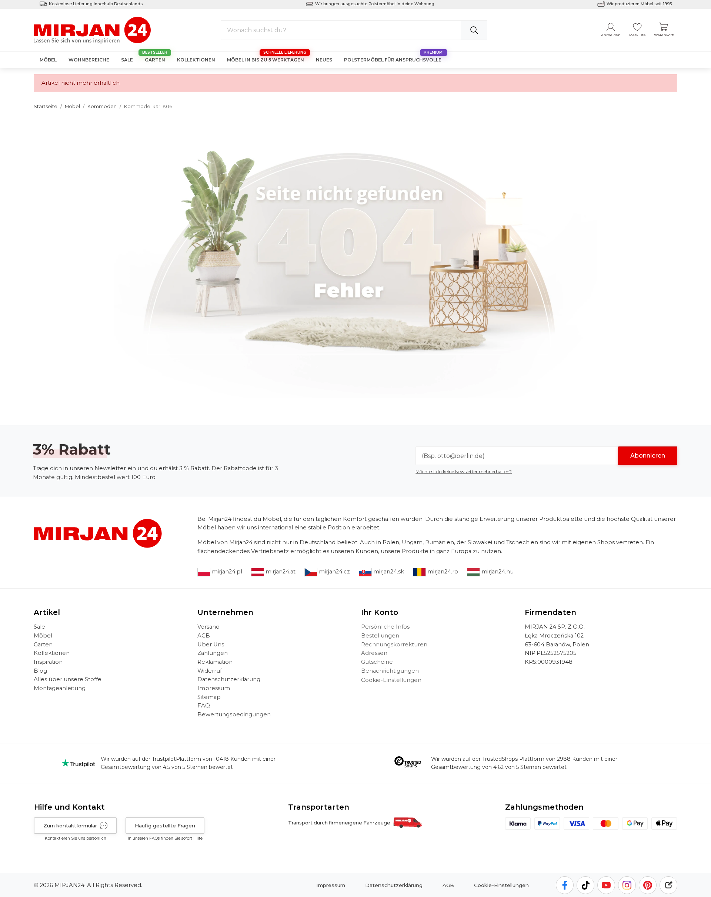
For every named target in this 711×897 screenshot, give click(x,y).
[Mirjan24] (93, 29)
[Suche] (474, 30)
